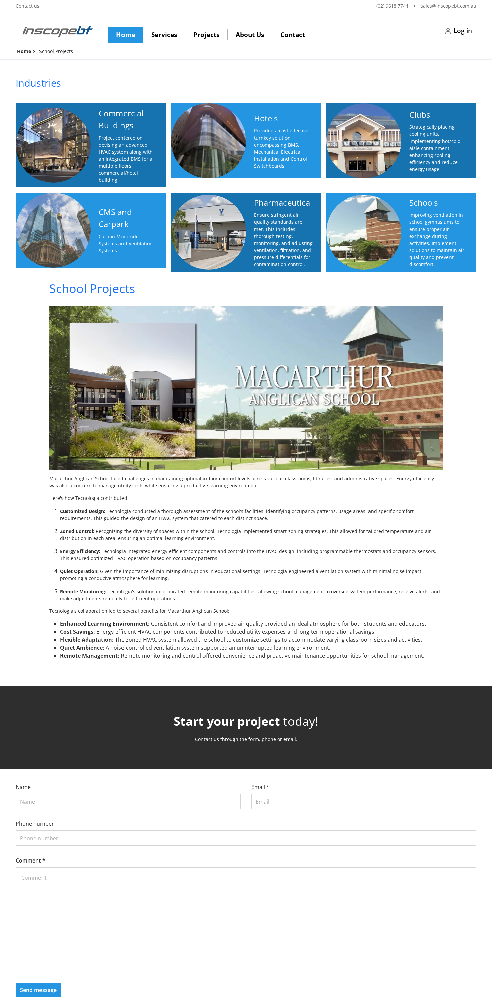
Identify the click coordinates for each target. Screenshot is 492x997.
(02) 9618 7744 (392, 6)
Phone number (35, 823)
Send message (38, 990)
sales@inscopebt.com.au (448, 6)
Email (260, 787)
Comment (30, 860)
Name (23, 787)
